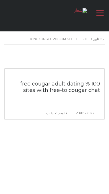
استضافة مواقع (79, 170)
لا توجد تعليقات (56, 113)
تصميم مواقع (97, 170)
